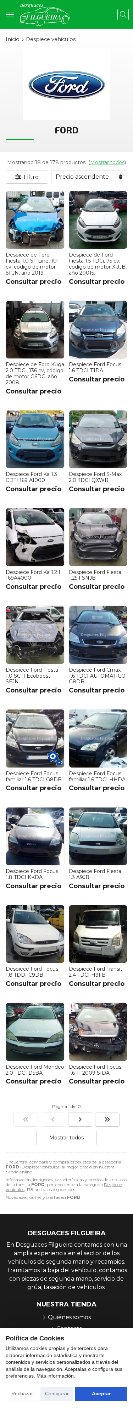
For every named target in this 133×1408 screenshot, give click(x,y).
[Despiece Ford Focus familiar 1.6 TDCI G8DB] (35, 738)
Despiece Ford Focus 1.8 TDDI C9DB (32, 972)
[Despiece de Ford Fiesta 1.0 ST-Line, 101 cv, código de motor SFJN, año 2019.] (35, 220)
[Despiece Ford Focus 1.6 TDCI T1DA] (98, 330)
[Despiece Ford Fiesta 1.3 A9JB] (98, 837)
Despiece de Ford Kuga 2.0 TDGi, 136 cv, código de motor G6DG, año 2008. (35, 373)
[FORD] (25, 1120)
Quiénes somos (69, 1317)
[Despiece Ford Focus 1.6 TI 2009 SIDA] (98, 1032)
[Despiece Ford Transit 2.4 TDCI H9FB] (98, 934)
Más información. (56, 1376)
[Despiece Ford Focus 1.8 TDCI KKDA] (35, 837)
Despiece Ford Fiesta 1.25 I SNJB (95, 575)
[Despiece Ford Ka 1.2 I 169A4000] (35, 537)
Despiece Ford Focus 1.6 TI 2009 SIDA (95, 1070)
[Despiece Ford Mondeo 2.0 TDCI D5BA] (35, 1032)
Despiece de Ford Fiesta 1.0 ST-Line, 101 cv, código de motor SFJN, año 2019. (32, 264)
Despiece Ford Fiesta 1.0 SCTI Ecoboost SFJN (32, 676)
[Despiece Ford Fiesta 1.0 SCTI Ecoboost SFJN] (35, 635)
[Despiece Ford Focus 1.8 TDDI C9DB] (35, 934)
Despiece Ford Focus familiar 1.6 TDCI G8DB (34, 776)
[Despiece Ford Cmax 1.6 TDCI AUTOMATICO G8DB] (98, 635)
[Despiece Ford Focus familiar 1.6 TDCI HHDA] (98, 738)
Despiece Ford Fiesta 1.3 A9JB (95, 874)
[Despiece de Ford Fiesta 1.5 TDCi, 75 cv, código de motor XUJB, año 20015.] (98, 220)
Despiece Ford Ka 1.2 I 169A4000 (33, 575)
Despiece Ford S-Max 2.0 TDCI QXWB (95, 477)
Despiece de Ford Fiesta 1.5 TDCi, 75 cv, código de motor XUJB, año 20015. (98, 264)
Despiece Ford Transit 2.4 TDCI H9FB (95, 972)
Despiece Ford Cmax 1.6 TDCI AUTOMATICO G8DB (97, 676)
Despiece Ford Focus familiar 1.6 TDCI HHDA (97, 776)
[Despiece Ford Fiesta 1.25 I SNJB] (98, 537)
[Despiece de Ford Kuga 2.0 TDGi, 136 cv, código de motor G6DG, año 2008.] (35, 330)
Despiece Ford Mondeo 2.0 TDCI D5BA (35, 1070)
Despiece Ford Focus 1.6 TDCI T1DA (95, 367)
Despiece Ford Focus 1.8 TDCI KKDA (32, 874)
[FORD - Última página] (107, 1120)
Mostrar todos (107, 162)
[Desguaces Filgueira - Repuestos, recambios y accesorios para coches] (45, 14)
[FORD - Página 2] (80, 1120)
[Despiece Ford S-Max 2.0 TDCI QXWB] (98, 439)
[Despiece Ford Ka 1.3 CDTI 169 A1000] (35, 439)
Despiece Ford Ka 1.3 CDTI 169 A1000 (31, 477)
